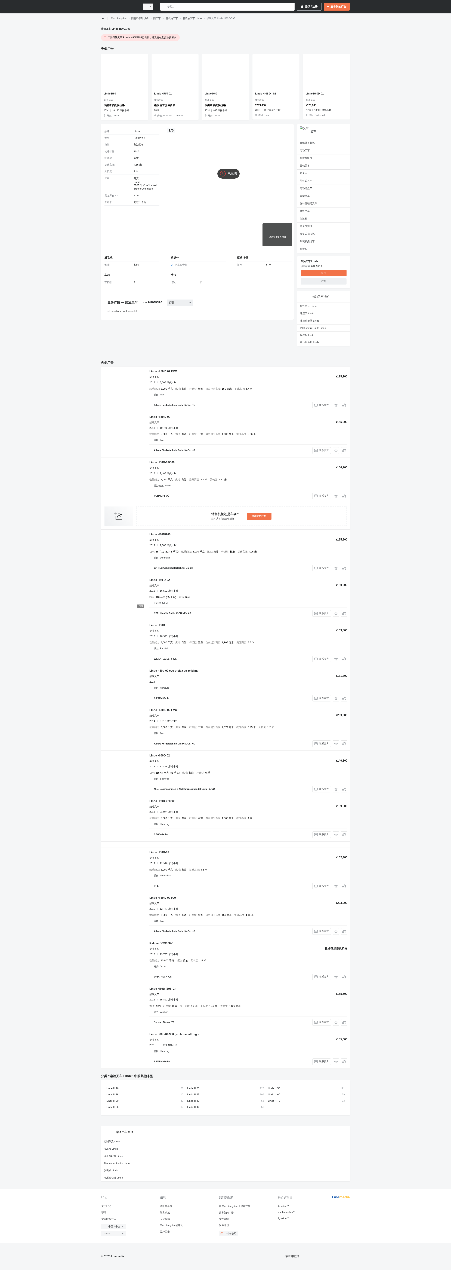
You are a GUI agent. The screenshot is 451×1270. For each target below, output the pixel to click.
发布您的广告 (259, 516)
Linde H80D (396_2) (162, 988)
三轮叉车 (305, 165)
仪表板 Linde (307, 335)
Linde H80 (110, 93)
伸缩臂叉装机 (307, 142)
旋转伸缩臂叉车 (308, 203)
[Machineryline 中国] (119, 6)
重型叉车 (305, 195)
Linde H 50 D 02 (159, 416)
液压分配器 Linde (309, 320)
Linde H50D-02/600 (162, 462)
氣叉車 (303, 173)
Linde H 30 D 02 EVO (163, 710)
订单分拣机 (306, 226)
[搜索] (164, 6)
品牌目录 (165, 1231)
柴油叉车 (139, 144)
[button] (336, 405)
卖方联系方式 (108, 1218)
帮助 (103, 1212)
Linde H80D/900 (160, 534)
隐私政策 (165, 1212)
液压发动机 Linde (309, 342)
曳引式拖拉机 (307, 233)
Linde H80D (157, 625)
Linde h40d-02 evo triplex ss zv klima (173, 670)
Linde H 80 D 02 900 (162, 897)
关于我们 (106, 1206)
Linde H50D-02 (159, 852)
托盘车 (303, 249)
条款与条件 (166, 1206)
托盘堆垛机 (306, 158)
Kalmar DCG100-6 (161, 943)
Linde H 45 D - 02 (265, 93)
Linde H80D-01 (315, 93)
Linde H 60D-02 (159, 755)
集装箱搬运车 (307, 241)
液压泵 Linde (307, 313)
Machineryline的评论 (171, 1225)
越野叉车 (305, 211)
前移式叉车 (306, 180)
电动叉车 (305, 150)
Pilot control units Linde (313, 327)
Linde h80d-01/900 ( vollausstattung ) (174, 1034)
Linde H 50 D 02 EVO (163, 371)
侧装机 (303, 218)
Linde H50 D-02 (159, 579)
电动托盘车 (306, 188)
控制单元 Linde (308, 306)
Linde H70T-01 (163, 93)
